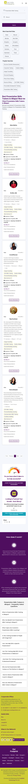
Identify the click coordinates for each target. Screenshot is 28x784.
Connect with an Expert (8, 732)
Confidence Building (8, 416)
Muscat (15, 35)
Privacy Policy (17, 775)
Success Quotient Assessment (11, 64)
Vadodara (6, 49)
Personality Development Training (12, 86)
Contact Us (4, 725)
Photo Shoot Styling (9, 78)
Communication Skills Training (11, 414)
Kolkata (7, 45)
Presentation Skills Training (10, 89)
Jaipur (3, 763)
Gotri (18, 204)
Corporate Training (8, 68)
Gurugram (15, 42)
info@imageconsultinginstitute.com (11, 710)
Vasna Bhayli (8, 142)
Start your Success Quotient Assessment (14, 483)
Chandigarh (11, 758)
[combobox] (14, 11)
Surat (22, 760)
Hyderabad (6, 52)
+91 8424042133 (23, 708)
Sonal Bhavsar (13, 255)
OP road (19, 339)
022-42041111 (6, 708)
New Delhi (15, 38)
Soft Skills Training (19, 82)
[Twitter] (9, 522)
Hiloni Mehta (13, 125)
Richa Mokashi (13, 390)
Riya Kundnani (13, 319)
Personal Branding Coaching (10, 149)
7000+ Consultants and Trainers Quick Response (14, 514)
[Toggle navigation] (26, 3)
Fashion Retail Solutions (8, 737)
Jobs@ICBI (4, 722)
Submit (14, 25)
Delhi (17, 755)
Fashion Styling (19, 68)
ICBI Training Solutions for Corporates (11, 735)
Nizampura (14, 266)
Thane (15, 52)
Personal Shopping (8, 75)
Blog (2, 717)
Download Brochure (19, 739)
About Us (3, 719)
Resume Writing (8, 82)
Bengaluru (6, 42)
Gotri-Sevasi (14, 404)
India (6, 268)
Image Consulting (8, 71)
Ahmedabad (15, 45)
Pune (15, 49)
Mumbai (7, 38)
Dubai (6, 35)
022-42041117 (14, 708)
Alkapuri (13, 140)
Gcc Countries (5, 755)
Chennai (7, 56)
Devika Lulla (13, 193)
